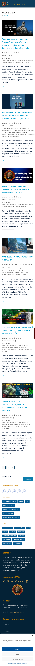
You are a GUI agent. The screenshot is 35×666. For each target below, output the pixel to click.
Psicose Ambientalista (18, 539)
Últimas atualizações (22, 206)
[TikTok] (23, 581)
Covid (28, 527)
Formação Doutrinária (11, 132)
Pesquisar (28, 479)
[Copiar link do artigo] (24, 491)
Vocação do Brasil (21, 274)
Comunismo (21, 204)
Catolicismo (21, 60)
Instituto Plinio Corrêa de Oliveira (12, 53)
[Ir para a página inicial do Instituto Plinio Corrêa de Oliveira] (17, 589)
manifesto (6, 15)
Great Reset (21, 531)
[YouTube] (19, 581)
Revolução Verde (7, 543)
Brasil (20, 130)
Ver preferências (17, 659)
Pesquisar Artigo (6, 476)
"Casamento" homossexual (10, 128)
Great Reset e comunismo (9, 535)
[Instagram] (8, 581)
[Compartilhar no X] (9, 491)
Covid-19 (5, 531)
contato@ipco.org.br (16, 612)
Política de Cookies (12, 663)
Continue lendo (8, 87)
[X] (15, 581)
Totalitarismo (17, 543)
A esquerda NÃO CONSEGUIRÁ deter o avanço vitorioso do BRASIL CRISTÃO (17, 330)
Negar (17, 654)
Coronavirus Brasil (19, 527)
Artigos (14, 60)
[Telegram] (12, 581)
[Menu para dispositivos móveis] (32, 3)
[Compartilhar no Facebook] (4, 491)
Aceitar (17, 649)
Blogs (19, 422)
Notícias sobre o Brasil (21, 273)
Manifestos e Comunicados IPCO (17, 134)
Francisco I (12, 531)
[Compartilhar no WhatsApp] (19, 491)
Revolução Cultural (13, 136)
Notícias (8, 349)
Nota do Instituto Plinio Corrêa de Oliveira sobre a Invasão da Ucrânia (15, 189)
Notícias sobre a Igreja (22, 62)
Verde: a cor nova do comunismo (11, 517)
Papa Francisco (6, 539)
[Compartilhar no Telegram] (14, 491)
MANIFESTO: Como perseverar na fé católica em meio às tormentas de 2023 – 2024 (17, 115)
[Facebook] (4, 581)
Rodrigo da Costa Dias (9, 264)
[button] (32, 636)
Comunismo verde (7, 527)
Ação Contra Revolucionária (9, 501)
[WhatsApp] (27, 581)
